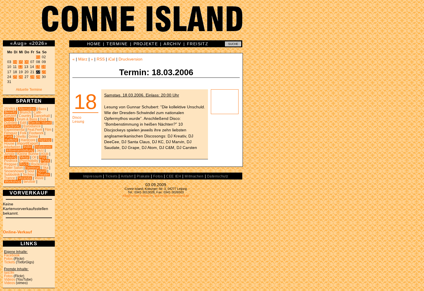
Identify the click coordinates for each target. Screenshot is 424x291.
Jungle (9, 154)
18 (85, 101)
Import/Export (27, 143)
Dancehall (42, 116)
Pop (43, 157)
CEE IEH (173, 176)
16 (44, 67)
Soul (30, 171)
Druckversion (130, 59)
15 (38, 67)
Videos (9, 279)
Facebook (12, 255)
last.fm (9, 272)
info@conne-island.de (138, 195)
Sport (41, 171)
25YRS (9, 109)
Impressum (92, 176)
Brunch (25, 112)
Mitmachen (194, 176)
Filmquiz (10, 133)
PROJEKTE (146, 43)
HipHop (45, 140)
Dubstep (10, 122)
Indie (27, 147)
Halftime (11, 140)
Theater (43, 174)
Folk (23, 133)
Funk (8, 136)
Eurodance (32, 126)
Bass (42, 109)
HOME (94, 43)
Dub (43, 119)
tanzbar (29, 181)
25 (15, 77)
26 (21, 77)
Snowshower (14, 171)
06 (27, 62)
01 (38, 57)
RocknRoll (39, 164)
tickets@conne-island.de (172, 195)
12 (20, 67)
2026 (38, 43)
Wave (39, 178)
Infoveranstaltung (19, 150)
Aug (18, 43)
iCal (111, 59)
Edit (23, 122)
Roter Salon (13, 167)
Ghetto (21, 136)
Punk (45, 160)
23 (44, 72)
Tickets (9, 262)
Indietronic (43, 147)
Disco (9, 119)
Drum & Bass (27, 119)
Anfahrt (127, 176)
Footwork (36, 133)
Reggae (10, 164)
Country (25, 116)
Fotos (8, 258)
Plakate (143, 176)
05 (21, 62)
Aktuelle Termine (29, 89)
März (82, 59)
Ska (45, 167)
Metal (24, 157)
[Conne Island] (212, 23)
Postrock (11, 160)
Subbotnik (12, 174)
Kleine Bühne (28, 154)
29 (38, 77)
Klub (44, 154)
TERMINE (116, 43)
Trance (9, 178)
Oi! (34, 157)
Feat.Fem (34, 129)
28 (32, 77)
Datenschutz (217, 176)
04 (15, 62)
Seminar (32, 167)
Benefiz (10, 112)
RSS (101, 59)
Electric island (40, 122)
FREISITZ (198, 43)
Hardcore (28, 140)
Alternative (26, 109)
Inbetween (12, 147)
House (9, 143)
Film (48, 129)
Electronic (12, 126)
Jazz (40, 150)
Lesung (10, 157)
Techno (28, 174)
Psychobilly (29, 160)
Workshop (12, 181)
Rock (24, 164)
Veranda (24, 178)
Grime (33, 136)
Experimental (14, 129)
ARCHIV (172, 43)
